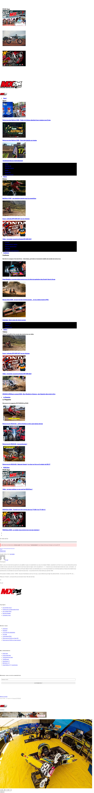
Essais (7, 242)
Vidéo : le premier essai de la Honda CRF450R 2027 (17, 239)
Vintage (7, 248)
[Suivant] (3, 792)
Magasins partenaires (12, 250)
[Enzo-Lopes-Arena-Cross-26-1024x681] (14, 316)
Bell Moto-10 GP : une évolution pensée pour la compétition (19, 198)
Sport (5, 98)
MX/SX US (8, 166)
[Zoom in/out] (9, 790)
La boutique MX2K (7, 3)
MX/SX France (9, 168)
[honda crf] (14, 236)
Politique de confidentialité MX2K (11, 609)
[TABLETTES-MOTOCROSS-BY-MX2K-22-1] (14, 420)
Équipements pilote (11, 244)
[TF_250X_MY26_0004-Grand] (14, 45)
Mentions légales (7, 613)
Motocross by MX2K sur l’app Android (12, 640)
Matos (5, 176)
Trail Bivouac (6, 659)
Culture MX (8, 327)
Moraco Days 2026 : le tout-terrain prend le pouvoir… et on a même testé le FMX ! (26, 299)
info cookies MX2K (7, 611)
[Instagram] (3, 73)
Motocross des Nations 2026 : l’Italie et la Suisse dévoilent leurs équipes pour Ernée (27, 120)
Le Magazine (6, 397)
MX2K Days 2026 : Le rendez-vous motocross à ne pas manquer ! (18, 69)
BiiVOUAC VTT (6, 663)
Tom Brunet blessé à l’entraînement (13, 160)
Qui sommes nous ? (7, 607)
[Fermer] (1, 790)
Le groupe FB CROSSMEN (9, 632)
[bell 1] (14, 195)
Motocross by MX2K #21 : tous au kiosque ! (15, 444)
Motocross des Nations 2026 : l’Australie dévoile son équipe (20, 140)
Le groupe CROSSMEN (8, 5)
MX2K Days (5, 7)
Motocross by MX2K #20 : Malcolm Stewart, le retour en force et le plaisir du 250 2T (26, 464)
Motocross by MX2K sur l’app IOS (10, 638)
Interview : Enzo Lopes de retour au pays (14, 320)
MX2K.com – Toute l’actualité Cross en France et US (7, 548)
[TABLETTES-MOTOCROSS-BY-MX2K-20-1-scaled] (14, 461)
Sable (7, 170)
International (9, 174)
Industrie (8, 323)
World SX (8, 172)
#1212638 (12, 554)
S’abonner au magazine (8, 1)
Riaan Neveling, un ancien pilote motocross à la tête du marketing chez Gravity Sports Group (29, 279)
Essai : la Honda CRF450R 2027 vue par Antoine (16, 218)
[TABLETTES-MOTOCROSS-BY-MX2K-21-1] (14, 441)
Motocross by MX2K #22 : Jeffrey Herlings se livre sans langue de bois (23, 423)
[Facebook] (3, 72)
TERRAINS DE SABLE (3, 551)
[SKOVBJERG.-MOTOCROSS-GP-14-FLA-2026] (14, 391)
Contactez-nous (7, 615)
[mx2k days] (14, 25)
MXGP (6, 164)
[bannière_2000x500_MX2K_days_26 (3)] (14, 65)
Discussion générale (3, 550)
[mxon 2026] (14, 137)
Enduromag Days (7, 655)
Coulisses (6, 253)
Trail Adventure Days (8, 657)
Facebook (5, 630)
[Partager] (3, 790)
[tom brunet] (14, 157)
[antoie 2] (14, 215)
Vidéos (5, 329)
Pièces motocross (10, 246)
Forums (1, 549)
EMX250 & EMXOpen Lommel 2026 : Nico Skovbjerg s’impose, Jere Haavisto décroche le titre (29, 394)
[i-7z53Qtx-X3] (14, 296)
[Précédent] (1, 792)
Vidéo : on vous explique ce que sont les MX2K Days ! (15, 28)
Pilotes (7, 325)
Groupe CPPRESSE (17, 698)
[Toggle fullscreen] (6, 790)
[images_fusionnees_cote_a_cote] (14, 117)
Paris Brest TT (6, 661)
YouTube (5, 634)
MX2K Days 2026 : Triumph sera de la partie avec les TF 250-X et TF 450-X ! (20, 48)
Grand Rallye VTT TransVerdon (10, 665)
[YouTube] (3, 75)
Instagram (5, 628)
